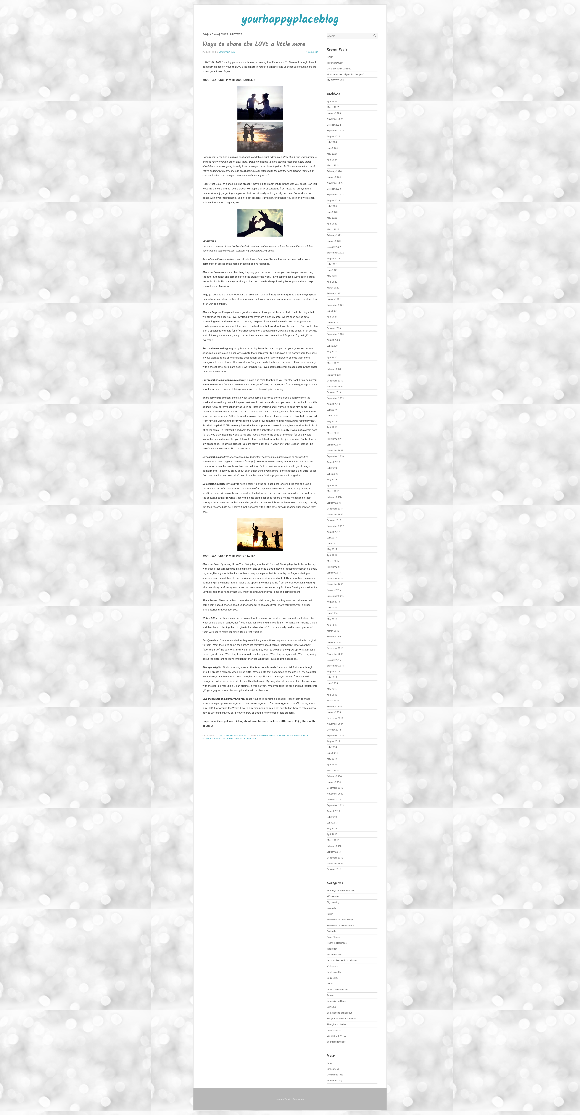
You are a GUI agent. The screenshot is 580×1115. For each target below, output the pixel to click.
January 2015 (334, 712)
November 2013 (335, 793)
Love (272, 735)
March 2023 (333, 229)
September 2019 (335, 398)
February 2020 (334, 369)
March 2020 (333, 363)
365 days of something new (341, 890)
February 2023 (334, 235)
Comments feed (335, 1074)
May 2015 (332, 689)
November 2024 (335, 119)
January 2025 (334, 113)
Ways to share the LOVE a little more (254, 44)
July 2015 (332, 677)
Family (330, 914)
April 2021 (332, 316)
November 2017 (335, 514)
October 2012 (334, 869)
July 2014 (332, 747)
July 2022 (332, 264)
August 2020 (333, 340)
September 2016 (335, 596)
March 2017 (333, 561)
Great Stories (333, 937)
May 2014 (332, 759)
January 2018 (334, 502)
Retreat (330, 995)
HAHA (330, 57)
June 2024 (332, 148)
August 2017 (333, 532)
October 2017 (334, 520)
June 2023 (332, 212)
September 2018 (335, 456)
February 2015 (334, 706)
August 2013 (333, 811)
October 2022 (334, 247)
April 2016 (332, 625)
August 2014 (333, 741)
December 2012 (335, 857)
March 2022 (333, 287)
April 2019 (332, 427)
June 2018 (332, 474)
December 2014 (335, 718)
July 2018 (332, 468)
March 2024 (333, 165)
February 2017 (334, 567)
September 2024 (335, 130)
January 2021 (334, 322)
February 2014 (334, 776)
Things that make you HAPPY (341, 1018)
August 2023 (333, 200)
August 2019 (333, 404)
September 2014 (335, 735)
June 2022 (332, 270)
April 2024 (332, 159)
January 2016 (334, 642)
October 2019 (334, 392)
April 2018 (332, 485)
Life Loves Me (334, 972)
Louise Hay (332, 978)
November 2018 (335, 450)
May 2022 (332, 276)
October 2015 (334, 660)
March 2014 (333, 770)
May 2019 (332, 421)
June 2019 (332, 415)
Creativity (331, 908)
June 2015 (332, 683)
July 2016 (332, 607)
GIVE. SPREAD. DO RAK (339, 68)
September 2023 (335, 194)
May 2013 (332, 828)
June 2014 (332, 753)
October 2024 (334, 124)
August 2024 (333, 136)
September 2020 (335, 334)
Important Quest (335, 62)
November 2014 (335, 724)
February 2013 (334, 846)
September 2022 (335, 252)
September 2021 (335, 305)
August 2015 (333, 671)
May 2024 (332, 153)
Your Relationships (235, 735)
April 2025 (332, 101)
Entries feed (333, 1069)
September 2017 (335, 526)
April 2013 (332, 834)
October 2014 (334, 729)
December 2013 (335, 788)
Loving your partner (226, 738)
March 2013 (333, 840)
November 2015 (335, 654)
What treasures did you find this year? (345, 74)
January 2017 (334, 572)
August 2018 (333, 462)
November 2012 (335, 863)
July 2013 (332, 817)
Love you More (284, 735)
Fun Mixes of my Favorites (340, 925)
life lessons (332, 966)
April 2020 (332, 357)
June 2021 (332, 311)
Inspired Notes (334, 954)
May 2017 (332, 549)
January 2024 (334, 177)
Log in (330, 1063)
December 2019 (335, 380)
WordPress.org (334, 1080)
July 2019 (332, 410)
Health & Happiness (337, 943)
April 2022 (332, 281)
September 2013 (335, 805)
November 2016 (335, 584)
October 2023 (334, 188)
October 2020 (334, 328)
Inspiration (332, 948)
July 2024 (332, 142)
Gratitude (331, 931)
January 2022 (334, 299)
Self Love (331, 1007)
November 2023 (335, 183)
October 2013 (334, 799)
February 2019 (334, 438)
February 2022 (334, 293)
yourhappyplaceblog (290, 20)
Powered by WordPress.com (290, 1099)
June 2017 (332, 543)
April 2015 (332, 695)
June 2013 (332, 822)
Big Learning (333, 902)
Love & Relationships (337, 989)
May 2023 (332, 217)
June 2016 (332, 613)
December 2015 (335, 648)
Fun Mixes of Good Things (340, 919)
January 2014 (334, 782)
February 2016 (334, 636)
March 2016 (333, 631)
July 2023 (332, 206)
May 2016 (332, 619)
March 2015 (333, 700)
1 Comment (312, 52)
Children (262, 735)
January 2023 (334, 241)
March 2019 (333, 433)
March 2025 (333, 107)
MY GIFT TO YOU (335, 80)
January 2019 (334, 444)
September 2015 (335, 665)
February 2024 (334, 171)
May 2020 (332, 351)
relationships (248, 738)
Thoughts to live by (336, 1024)
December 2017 (335, 508)
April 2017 (332, 555)
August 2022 (333, 258)
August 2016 (333, 601)
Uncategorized (334, 1030)
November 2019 (335, 386)
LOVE (219, 735)
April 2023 (332, 223)
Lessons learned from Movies (342, 960)
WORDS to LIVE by (336, 1036)
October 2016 (334, 590)
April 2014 (332, 764)
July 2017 (332, 537)
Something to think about (339, 1012)
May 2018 (332, 479)
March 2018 (333, 491)
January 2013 (334, 852)
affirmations (333, 896)
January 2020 (334, 375)
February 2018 (334, 497)
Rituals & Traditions (336, 1001)
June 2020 (332, 345)
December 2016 (335, 578)
